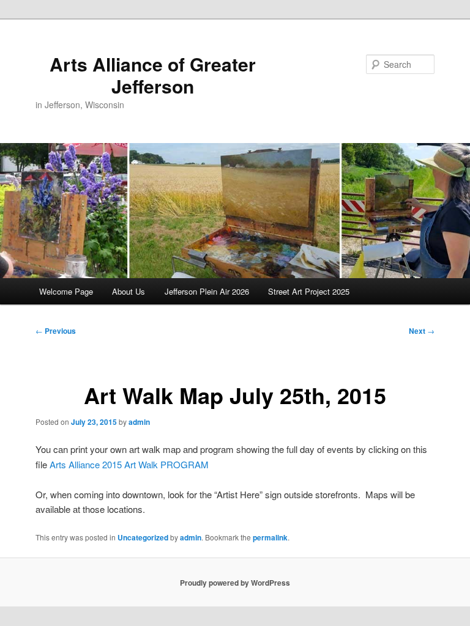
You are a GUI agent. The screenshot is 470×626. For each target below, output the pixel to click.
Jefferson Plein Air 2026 (207, 291)
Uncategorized (143, 537)
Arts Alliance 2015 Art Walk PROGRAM (129, 464)
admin (139, 421)
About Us (128, 291)
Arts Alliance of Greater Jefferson (153, 75)
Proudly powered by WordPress (235, 582)
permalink (270, 537)
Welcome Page (66, 291)
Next (422, 330)
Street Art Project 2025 (308, 291)
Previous (55, 330)
